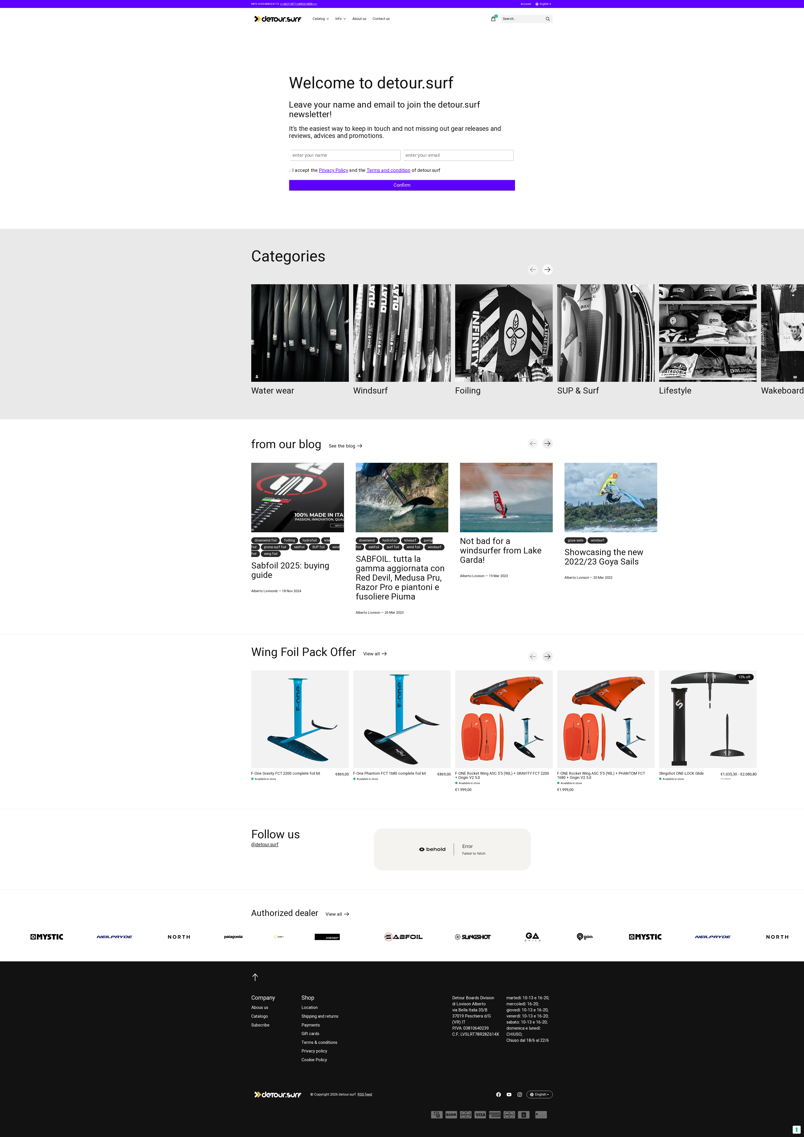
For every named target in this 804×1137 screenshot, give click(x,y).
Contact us (381, 18)
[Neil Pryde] (599, 937)
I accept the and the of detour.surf (366, 170)
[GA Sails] (419, 937)
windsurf (434, 547)
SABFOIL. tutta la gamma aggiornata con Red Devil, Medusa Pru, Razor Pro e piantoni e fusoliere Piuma (400, 578)
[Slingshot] (359, 936)
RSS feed (365, 1094)
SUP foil (318, 547)
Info (338, 18)
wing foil (270, 553)
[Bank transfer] (451, 1116)
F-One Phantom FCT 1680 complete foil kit (389, 773)
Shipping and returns (320, 1016)
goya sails (575, 540)
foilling (289, 540)
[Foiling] (504, 333)
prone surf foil (275, 547)
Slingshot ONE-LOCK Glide (681, 773)
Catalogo (259, 1016)
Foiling (468, 391)
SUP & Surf (578, 391)
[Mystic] (531, 937)
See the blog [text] (345, 447)
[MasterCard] (466, 1116)
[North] (65, 937)
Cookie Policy (314, 1060)
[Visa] (480, 1116)
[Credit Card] (541, 1116)
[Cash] (437, 1116)
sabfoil (299, 547)
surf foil (393, 547)
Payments (311, 1025)
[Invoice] (524, 1116)
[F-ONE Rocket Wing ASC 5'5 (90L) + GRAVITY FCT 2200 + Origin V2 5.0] (504, 719)
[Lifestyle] (708, 333)
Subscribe (260, 1025)
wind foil (413, 547)
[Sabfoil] (290, 937)
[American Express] (495, 1116)
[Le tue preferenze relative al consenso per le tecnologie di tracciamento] (797, 1130)
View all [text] (375, 655)
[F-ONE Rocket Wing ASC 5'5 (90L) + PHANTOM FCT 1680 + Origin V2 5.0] (606, 719)
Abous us (259, 1008)
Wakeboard (782, 391)
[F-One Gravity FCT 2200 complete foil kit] (300, 719)
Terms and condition (388, 170)
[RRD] (220, 937)
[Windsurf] (402, 333)
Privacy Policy (333, 170)
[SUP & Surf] (606, 333)
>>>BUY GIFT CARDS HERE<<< (298, 4)
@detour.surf (264, 844)
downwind (367, 540)
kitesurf (410, 540)
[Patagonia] (120, 937)
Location (310, 1008)
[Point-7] (165, 937)
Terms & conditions (319, 1042)
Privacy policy (314, 1051)
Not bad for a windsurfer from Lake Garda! (500, 550)
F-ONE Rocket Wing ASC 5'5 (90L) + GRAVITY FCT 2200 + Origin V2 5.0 (502, 776)
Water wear (272, 391)
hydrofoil (310, 540)
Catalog (319, 18)
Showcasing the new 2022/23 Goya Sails (603, 557)
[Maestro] (509, 1116)
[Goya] (471, 937)
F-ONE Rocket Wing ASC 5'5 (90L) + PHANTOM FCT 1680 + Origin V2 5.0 (601, 776)
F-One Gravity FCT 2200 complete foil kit (285, 773)
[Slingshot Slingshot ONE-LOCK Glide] (708, 719)
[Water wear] (300, 333)
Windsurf (370, 391)
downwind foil (266, 540)
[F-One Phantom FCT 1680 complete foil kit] (402, 719)
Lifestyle (675, 391)
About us (359, 18)
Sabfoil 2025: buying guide (290, 570)
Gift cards (310, 1034)
